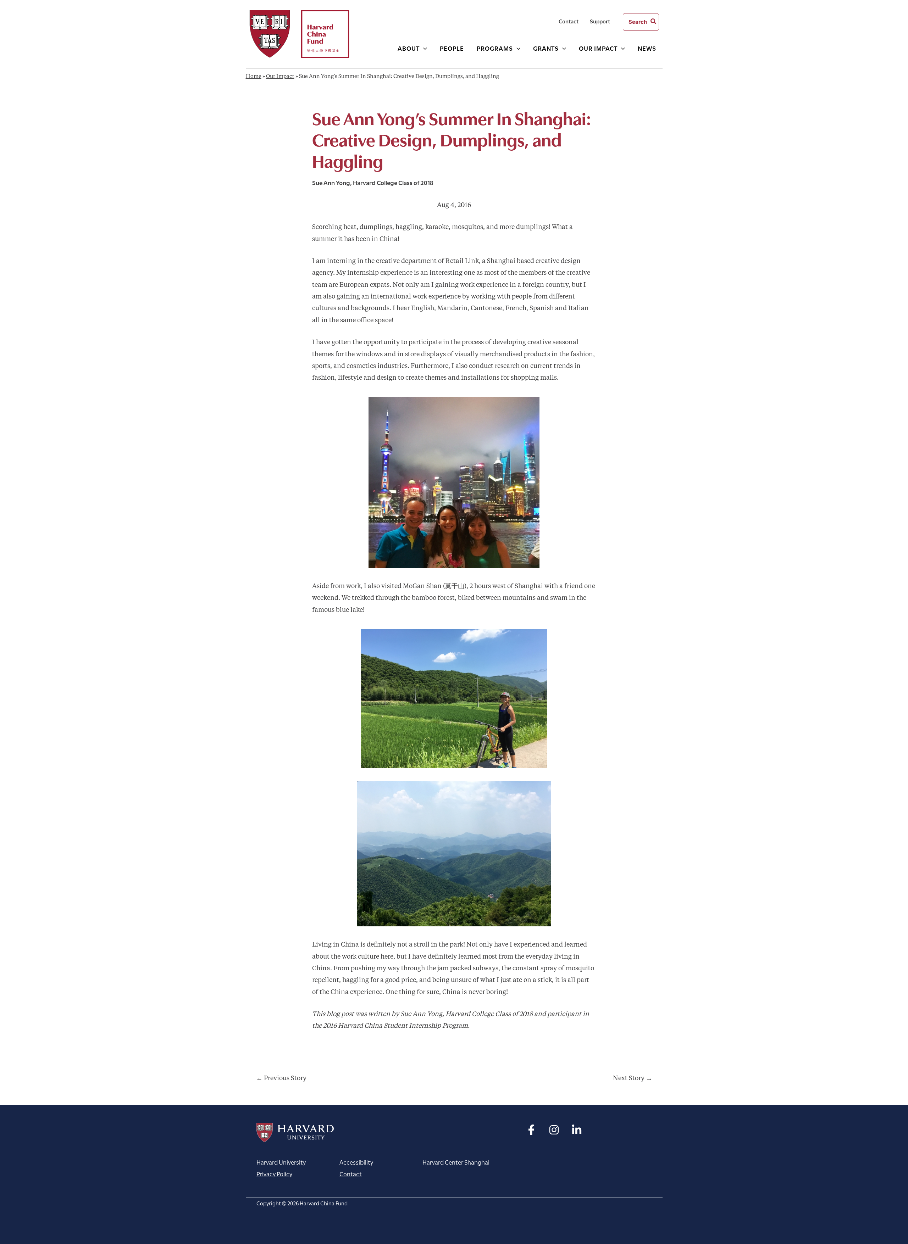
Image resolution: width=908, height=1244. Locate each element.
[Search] (653, 21)
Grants (546, 47)
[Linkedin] (576, 1130)
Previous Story (281, 1078)
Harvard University (295, 1132)
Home (253, 76)
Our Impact (598, 47)
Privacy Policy (274, 1174)
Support (600, 21)
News (647, 47)
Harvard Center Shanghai (455, 1162)
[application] (423, 48)
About (409, 47)
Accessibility (356, 1162)
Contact (568, 21)
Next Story (632, 1078)
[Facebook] (531, 1130)
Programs (495, 47)
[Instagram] (554, 1130)
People (452, 47)
